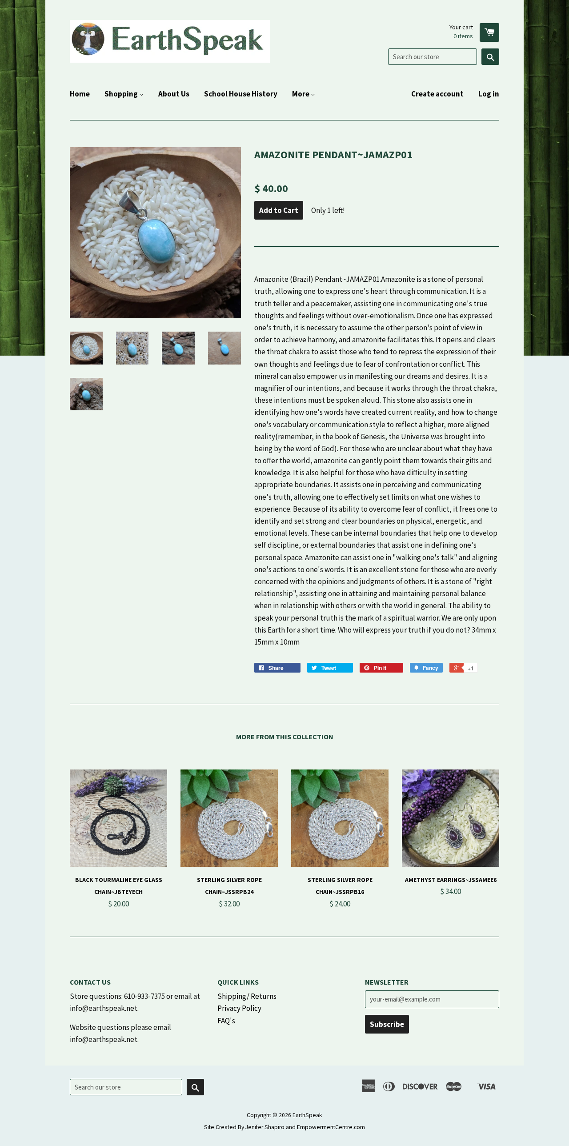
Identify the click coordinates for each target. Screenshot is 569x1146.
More (301, 94)
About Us (173, 94)
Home (80, 94)
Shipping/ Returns (246, 996)
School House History (240, 94)
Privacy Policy (239, 1008)
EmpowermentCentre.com (331, 1127)
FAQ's (226, 1021)
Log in (488, 94)
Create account (437, 94)
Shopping (121, 94)
